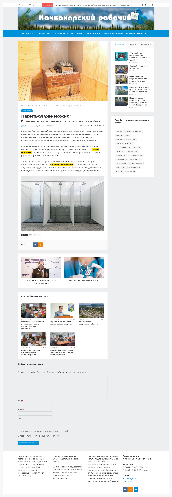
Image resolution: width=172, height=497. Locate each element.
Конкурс (121, 155)
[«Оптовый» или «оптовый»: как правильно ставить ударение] (121, 56)
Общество (44, 33)
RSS (30, 235)
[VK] (35, 244)
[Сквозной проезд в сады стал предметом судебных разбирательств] (62, 339)
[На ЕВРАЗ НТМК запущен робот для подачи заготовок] (121, 79)
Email (21, 410)
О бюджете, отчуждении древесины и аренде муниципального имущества (32, 325)
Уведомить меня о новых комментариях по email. (44, 431)
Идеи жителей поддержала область (88, 323)
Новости (27, 33)
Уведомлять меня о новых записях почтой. (40, 436)
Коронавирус (136, 155)
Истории (76, 33)
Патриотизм (122, 163)
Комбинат (61, 33)
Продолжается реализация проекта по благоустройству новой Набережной (138, 101)
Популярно (133, 44)
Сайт (20, 418)
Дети (136, 147)
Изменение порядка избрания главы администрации (30, 352)
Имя (20, 401)
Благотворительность (125, 139)
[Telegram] (142, 5)
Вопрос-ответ (123, 147)
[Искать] (149, 33)
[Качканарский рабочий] (86, 18)
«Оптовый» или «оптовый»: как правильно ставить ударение (138, 56)
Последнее (118, 44)
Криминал (121, 159)
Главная (27, 105)
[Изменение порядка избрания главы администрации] (33, 339)
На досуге (92, 33)
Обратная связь (112, 33)
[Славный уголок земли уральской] (121, 69)
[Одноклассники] (145, 5)
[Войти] (152, 5)
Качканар (37, 235)
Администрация (134, 131)
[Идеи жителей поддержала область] (91, 310)
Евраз (120, 151)
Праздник (137, 163)
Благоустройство (124, 143)
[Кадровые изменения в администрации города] (62, 310)
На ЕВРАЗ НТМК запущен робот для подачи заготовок (138, 78)
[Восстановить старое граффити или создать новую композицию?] (121, 90)
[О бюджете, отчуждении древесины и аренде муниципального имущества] (33, 310)
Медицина (135, 159)
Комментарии (147, 44)
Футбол (120, 167)
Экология (134, 167)
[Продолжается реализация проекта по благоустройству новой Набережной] (121, 101)
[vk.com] (149, 5)
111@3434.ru (128, 481)
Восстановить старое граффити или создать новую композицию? (139, 89)
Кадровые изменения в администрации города (61, 323)
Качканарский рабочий (34, 126)
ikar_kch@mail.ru (131, 478)
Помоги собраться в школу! (68, 5)
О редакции (133, 33)
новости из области (125, 171)
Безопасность (123, 135)
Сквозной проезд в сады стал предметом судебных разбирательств (62, 352)
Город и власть (51, 105)
